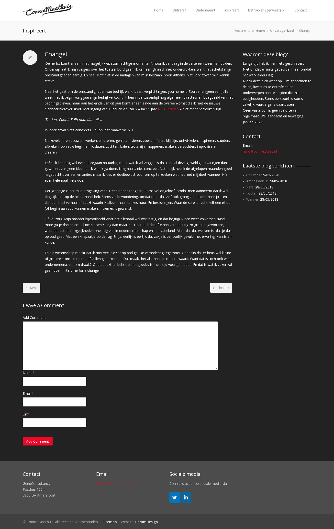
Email (28, 393)
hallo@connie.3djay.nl (260, 151)
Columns (253, 175)
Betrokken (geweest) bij (267, 10)
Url (26, 414)
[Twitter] (174, 501)
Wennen (252, 199)
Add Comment (34, 317)
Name (28, 372)
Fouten (251, 193)
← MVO (31, 287)
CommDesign (146, 521)
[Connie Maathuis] (48, 15)
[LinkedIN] (186, 501)
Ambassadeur (257, 181)
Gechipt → (221, 287)
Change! (56, 54)
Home (159, 10)
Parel (250, 187)
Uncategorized (282, 30)
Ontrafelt (179, 10)
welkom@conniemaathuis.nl (118, 483)
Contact (300, 10)
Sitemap (109, 521)
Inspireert (231, 10)
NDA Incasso (169, 109)
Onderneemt (205, 10)
